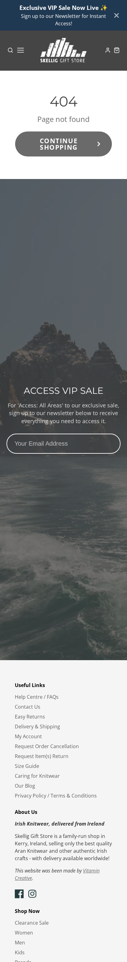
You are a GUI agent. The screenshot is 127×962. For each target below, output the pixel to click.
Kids (20, 952)
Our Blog (25, 785)
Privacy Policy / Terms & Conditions (56, 795)
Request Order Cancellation (47, 746)
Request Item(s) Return (41, 756)
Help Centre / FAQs (37, 696)
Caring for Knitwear (37, 776)
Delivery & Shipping (37, 726)
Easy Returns (30, 716)
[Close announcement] (116, 15)
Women (24, 932)
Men (20, 942)
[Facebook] (19, 893)
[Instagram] (32, 893)
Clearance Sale (32, 922)
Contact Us (27, 706)
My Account (28, 736)
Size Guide (27, 766)
